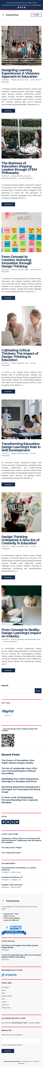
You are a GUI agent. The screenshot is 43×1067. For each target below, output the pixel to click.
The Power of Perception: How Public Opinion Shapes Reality (18, 761)
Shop (3, 999)
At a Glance (5, 987)
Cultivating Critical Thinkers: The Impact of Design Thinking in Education (20, 355)
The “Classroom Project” (11, 853)
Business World (7, 996)
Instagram (24, 7)
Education (21, 80)
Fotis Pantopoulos (27, 178)
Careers (4, 1002)
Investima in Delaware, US (12, 877)
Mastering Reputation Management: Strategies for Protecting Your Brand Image (21, 789)
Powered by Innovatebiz (12, 1061)
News (27, 80)
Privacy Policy (6, 1008)
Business (14, 176)
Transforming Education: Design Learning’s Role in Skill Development (21, 447)
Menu (37, 15)
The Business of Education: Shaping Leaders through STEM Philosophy (19, 168)
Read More (8, 111)
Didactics (14, 80)
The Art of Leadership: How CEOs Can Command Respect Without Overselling (19, 771)
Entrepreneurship (7, 178)
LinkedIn (20, 7)
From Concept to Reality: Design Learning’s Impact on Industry (21, 633)
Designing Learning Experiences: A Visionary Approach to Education (20, 73)
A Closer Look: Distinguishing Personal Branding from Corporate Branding (20, 800)
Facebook (18, 7)
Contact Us (5, 1005)
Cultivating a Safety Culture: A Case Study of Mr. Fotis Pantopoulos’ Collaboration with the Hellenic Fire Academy (21, 840)
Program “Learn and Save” (12, 885)
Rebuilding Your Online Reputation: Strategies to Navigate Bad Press (20, 780)
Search (5, 685)
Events (4, 990)
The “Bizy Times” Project (12, 848)
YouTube (22, 7)
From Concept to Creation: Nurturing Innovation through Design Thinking (17, 261)
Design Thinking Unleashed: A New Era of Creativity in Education (20, 540)
